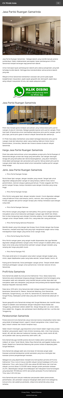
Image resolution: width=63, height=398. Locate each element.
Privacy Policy (26, 392)
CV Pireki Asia (9, 3)
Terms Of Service (36, 392)
